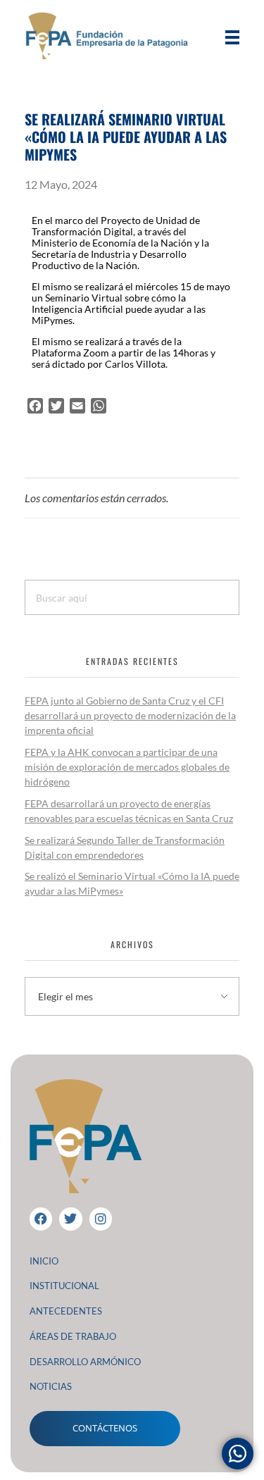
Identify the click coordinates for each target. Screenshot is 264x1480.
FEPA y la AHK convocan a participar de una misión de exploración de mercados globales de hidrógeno (127, 767)
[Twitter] (70, 1218)
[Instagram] (100, 1218)
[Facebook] (41, 1218)
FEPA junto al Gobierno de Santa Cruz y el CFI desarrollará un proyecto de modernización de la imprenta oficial (130, 715)
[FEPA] (110, 35)
